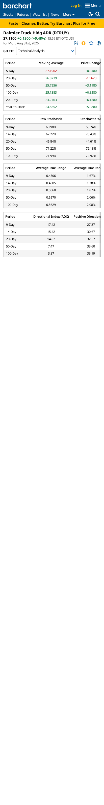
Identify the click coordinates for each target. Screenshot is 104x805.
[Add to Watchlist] (90, 43)
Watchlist (40, 14)
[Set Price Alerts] (83, 43)
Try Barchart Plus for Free (72, 23)
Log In (76, 5)
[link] (98, 43)
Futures (23, 14)
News (55, 14)
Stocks (8, 14)
